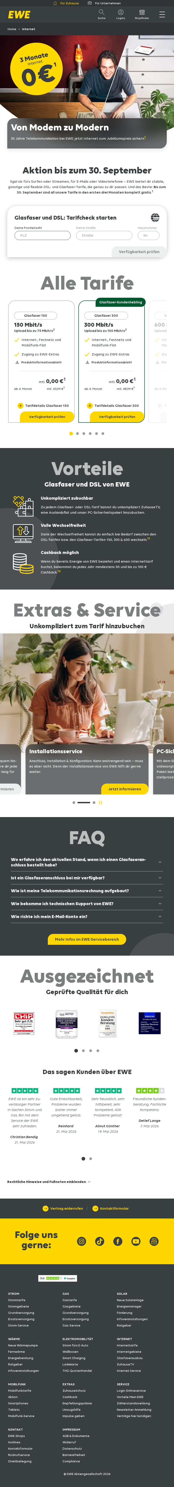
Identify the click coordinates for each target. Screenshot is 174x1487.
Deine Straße (86, 228)
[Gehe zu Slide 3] (90, 433)
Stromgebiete (18, 1306)
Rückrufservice (19, 1455)
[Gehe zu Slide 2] (84, 433)
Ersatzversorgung (21, 1319)
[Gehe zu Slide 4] (96, 433)
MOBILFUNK (17, 1384)
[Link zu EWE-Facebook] (117, 1241)
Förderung (124, 1312)
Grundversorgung (21, 1312)
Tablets (14, 1409)
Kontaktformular (20, 1448)
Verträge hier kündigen (134, 1416)
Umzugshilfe (72, 1409)
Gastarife (70, 1300)
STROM (13, 1293)
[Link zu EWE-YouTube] (135, 1241)
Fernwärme (16, 1351)
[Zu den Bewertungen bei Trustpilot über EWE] (57, 1280)
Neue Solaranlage (130, 1300)
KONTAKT (15, 1429)
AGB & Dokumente (76, 1436)
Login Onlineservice (131, 1390)
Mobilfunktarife (19, 1390)
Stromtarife (16, 1300)
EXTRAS (69, 1384)
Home (12, 29)
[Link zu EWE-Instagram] (81, 1241)
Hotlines (14, 1442)
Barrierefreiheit (74, 1455)
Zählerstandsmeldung (133, 1403)
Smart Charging (74, 1358)
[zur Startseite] (19, 14)
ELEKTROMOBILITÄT (78, 1339)
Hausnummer (147, 228)
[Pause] (100, 802)
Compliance (71, 1461)
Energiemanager (129, 1306)
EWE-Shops (16, 1436)
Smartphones (18, 1403)
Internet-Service (129, 1370)
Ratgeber (124, 1325)
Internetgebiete (129, 1351)
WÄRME (14, 1339)
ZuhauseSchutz (74, 1390)
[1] (80, 802)
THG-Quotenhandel (77, 1370)
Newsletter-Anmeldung (134, 1409)
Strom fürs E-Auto (75, 1345)
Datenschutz (72, 1448)
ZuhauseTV (125, 1364)
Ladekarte (70, 1364)
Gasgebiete (72, 1306)
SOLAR (122, 1293)
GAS (66, 1293)
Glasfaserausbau (130, 1358)
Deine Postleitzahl (28, 228)
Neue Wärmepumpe (23, 1345)
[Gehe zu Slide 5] (103, 433)
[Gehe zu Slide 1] (71, 433)
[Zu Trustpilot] (24, 1093)
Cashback (70, 1397)
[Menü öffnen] (162, 14)
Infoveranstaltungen (132, 1319)
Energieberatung (20, 1358)
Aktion (13, 1397)
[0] (74, 802)
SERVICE (123, 1384)
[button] (76, 1050)
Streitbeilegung (19, 1461)
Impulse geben (74, 1416)
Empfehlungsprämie (77, 1403)
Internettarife (127, 1345)
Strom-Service (18, 1325)
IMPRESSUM (71, 1429)
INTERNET (124, 1339)
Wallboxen (70, 1351)
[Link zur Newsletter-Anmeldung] (154, 1241)
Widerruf (69, 1442)
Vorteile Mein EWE (130, 1397)
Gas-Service (71, 1325)
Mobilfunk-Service (21, 1416)
